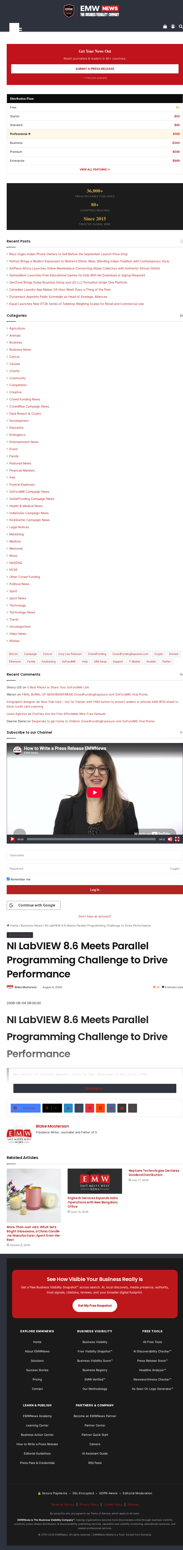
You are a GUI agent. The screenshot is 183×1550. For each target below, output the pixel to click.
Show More (94, 1088)
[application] (95, 793)
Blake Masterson (26, 987)
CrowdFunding (97, 654)
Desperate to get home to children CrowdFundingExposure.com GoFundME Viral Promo (93, 721)
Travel (13, 619)
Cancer (14, 356)
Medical (15, 541)
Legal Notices (19, 527)
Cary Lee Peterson (70, 654)
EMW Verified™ (95, 1379)
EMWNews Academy (37, 1416)
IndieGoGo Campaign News (29, 513)
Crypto (158, 654)
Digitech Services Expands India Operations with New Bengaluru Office (93, 1202)
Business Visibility (95, 1342)
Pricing (37, 1379)
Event (13, 449)
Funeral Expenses (22, 484)
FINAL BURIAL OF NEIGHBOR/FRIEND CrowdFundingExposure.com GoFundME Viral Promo (85, 694)
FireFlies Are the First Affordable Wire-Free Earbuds (69, 714)
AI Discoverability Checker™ (152, 1351)
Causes (14, 364)
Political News (19, 584)
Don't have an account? (95, 916)
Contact (37, 1389)
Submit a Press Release (95, 68)
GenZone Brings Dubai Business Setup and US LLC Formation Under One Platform (68, 282)
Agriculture (17, 328)
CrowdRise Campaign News (29, 406)
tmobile (151, 661)
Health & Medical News (26, 506)
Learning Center (37, 1425)
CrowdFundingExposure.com (130, 654)
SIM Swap (100, 661)
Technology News (22, 612)
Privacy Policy (89, 1504)
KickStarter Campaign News (29, 520)
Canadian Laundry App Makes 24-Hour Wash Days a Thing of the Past (60, 289)
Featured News (20, 463)
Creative (15, 392)
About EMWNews (37, 1351)
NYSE (13, 569)
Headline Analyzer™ (152, 1370)
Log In (95, 890)
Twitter (166, 661)
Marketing (16, 534)
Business (15, 342)
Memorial (16, 548)
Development (19, 420)
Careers (94, 1444)
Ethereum (15, 661)
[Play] (12, 839)
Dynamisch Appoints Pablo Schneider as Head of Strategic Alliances (58, 296)
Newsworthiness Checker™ (152, 1379)
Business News (31, 925)
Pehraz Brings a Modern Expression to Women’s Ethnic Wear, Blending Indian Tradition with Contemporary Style (89, 261)
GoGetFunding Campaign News (31, 499)
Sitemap (133, 1504)
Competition (18, 385)
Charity (14, 371)
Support (118, 661)
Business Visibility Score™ (95, 1360)
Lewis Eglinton (17, 714)
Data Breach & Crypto (25, 413)
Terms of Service (62, 1504)
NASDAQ (15, 563)
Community (17, 378)
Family (14, 456)
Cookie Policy (113, 1504)
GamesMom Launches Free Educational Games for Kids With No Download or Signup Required (77, 275)
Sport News (17, 598)
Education (16, 427)
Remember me (20, 879)
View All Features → (95, 169)
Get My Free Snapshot (95, 1305)
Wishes (14, 641)
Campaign (30, 654)
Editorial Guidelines (37, 1453)
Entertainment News (24, 442)
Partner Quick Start (95, 1434)
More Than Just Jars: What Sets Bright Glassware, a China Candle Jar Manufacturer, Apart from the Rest (33, 1233)
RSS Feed (95, 1463)
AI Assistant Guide (95, 1453)
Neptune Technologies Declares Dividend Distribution (154, 1172)
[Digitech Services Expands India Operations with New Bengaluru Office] (95, 1181)
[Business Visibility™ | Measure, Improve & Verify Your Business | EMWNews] (94, 11)
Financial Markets (22, 470)
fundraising (49, 661)
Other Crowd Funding (24, 577)
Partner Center (95, 1425)
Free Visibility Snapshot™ (95, 1351)
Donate (173, 654)
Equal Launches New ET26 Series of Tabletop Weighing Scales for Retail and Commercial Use (76, 304)
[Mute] (170, 839)
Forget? (175, 868)
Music (13, 555)
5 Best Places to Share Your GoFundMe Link (58, 687)
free (12, 477)
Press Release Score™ (152, 1360)
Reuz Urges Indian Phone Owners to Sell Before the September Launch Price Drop (68, 254)
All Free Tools (152, 1342)
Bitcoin (13, 654)
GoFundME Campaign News (29, 491)
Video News (17, 633)
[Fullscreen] (177, 839)
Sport (13, 591)
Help (85, 661)
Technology (17, 605)
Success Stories (37, 1370)
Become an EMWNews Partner (95, 1416)
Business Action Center (37, 1434)
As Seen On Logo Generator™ (152, 1389)
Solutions (37, 1360)
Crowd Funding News (24, 399)
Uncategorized (19, 626)
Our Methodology (95, 1389)
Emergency (17, 435)
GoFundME (69, 661)
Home (14, 925)
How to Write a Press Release (37, 1444)
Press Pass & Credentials (37, 1463)
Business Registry (95, 1370)
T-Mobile (134, 661)
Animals (15, 335)
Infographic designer (21, 702)
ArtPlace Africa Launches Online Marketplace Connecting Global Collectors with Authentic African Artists (84, 268)
